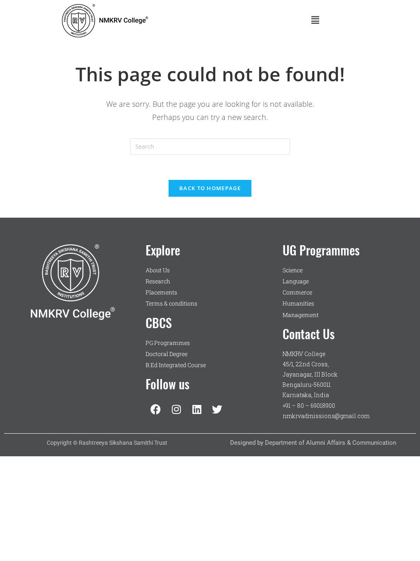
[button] (315, 20)
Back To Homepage (210, 188)
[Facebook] (156, 409)
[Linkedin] (197, 409)
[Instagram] (176, 409)
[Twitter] (217, 409)
